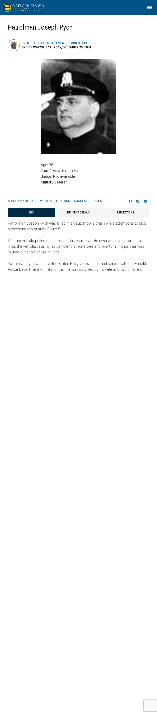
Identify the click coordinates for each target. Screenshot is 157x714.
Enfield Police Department (44, 43)
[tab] (31, 212)
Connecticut (78, 43)
